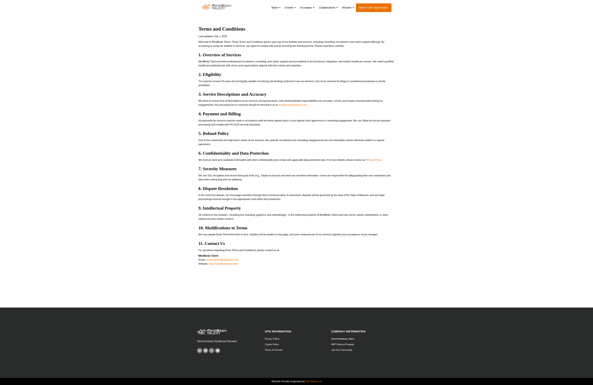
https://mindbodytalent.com (223, 263)
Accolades (306, 7)
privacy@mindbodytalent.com (222, 259)
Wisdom (346, 7)
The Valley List (313, 381)
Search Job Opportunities (373, 7)
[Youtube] (217, 350)
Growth (289, 7)
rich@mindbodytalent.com (292, 105)
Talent (274, 7)
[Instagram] (211, 350)
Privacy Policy (374, 160)
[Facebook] (205, 350)
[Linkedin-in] (199, 350)
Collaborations (327, 7)
